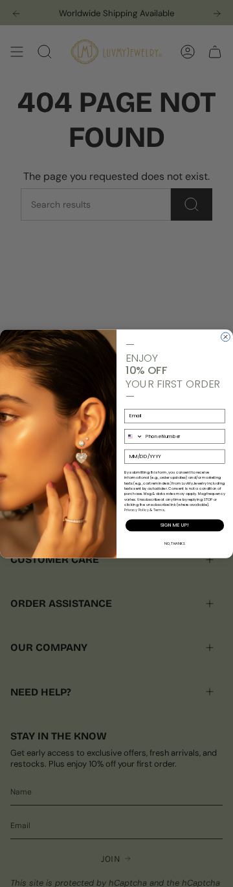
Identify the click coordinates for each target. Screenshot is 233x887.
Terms (159, 509)
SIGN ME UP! (174, 525)
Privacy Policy (136, 509)
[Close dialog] (225, 336)
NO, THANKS (174, 542)
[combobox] (133, 436)
